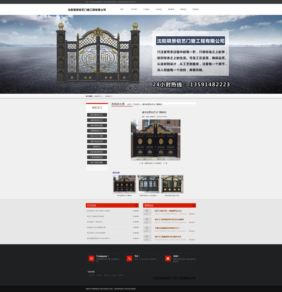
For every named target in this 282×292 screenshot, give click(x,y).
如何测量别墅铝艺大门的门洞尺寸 (98, 238)
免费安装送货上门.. (97, 120)
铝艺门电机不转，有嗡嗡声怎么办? (168, 211)
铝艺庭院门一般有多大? (95, 222)
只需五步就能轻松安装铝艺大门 (167, 228)
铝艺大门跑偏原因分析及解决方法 (168, 237)
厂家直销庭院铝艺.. (97, 157)
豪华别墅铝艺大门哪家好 (124, 195)
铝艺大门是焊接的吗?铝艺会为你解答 (169, 219)
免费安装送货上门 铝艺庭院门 (153, 163)
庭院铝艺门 (97, 146)
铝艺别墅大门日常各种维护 (96, 233)
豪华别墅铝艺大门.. (97, 115)
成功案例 (171, 9)
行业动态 (159, 9)
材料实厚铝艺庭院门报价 (172, 195)
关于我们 (134, 9)
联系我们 (196, 9)
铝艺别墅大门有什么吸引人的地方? (99, 211)
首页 (121, 9)
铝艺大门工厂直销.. (97, 136)
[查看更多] (192, 214)
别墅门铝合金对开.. (97, 141)
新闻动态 (183, 9)
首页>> (130, 104)
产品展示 (146, 9)
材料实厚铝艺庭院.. (97, 125)
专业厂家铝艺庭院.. (97, 162)
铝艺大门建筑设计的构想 (95, 216)
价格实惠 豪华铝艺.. (97, 152)
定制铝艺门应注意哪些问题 (96, 227)
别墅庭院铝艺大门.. (97, 131)
